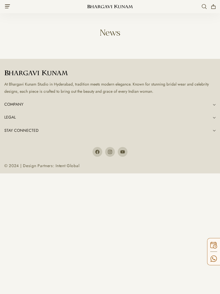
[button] (9, 6)
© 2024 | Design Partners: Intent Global (41, 166)
